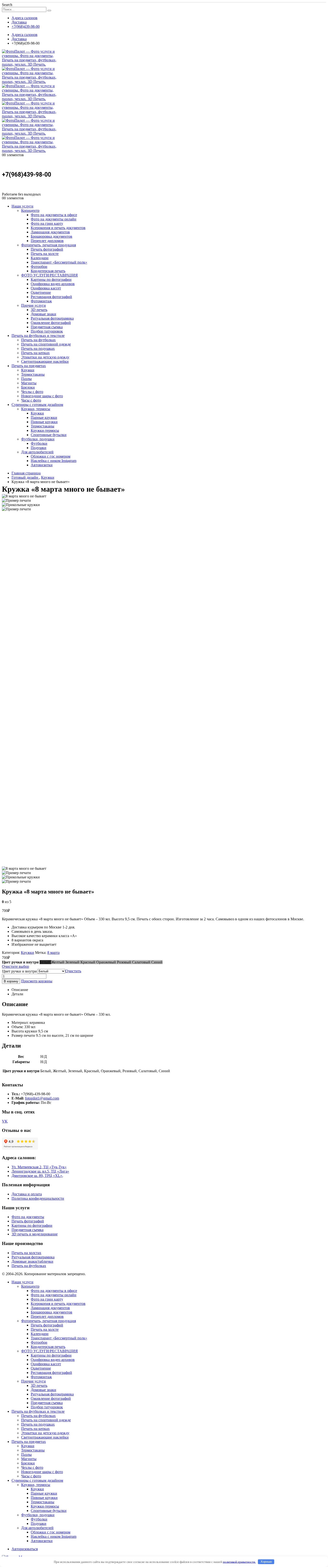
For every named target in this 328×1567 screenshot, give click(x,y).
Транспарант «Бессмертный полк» (59, 262)
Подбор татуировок (47, 331)
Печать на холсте (45, 254)
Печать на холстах (26, 1253)
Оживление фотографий (51, 323)
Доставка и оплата (27, 1194)
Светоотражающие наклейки (45, 361)
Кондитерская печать (48, 271)
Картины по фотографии (51, 279)
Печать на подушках (38, 348)
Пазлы (26, 379)
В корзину (11, 981)
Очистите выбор (15, 966)
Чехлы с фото (32, 392)
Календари (40, 258)
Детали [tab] (17, 994)
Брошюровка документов (51, 236)
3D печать (39, 310)
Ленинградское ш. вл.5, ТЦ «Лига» (40, 1171)
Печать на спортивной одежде (46, 344)
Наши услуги (22, 206)
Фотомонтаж (41, 301)
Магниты (28, 383)
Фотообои (39, 267)
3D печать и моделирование (35, 1234)
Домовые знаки (43, 314)
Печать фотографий (47, 249)
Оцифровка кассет (46, 288)
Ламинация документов (50, 232)
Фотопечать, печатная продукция (48, 245)
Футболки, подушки (38, 439)
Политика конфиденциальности (38, 1198)
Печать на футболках (38, 340)
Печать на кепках (35, 353)
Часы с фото (31, 400)
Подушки (38, 448)
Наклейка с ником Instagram (53, 461)
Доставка (19, 22)
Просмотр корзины (36, 981)
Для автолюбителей (37, 452)
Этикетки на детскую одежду (45, 357)
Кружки (27, 370)
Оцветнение (41, 292)
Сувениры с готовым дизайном (37, 405)
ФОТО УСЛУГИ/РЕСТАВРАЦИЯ (49, 275)
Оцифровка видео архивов (53, 284)
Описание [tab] (20, 990)
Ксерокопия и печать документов (58, 228)
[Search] (49, 10)
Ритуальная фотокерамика (52, 318)
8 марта (53, 953)
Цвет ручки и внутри (19, 971)
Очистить (73, 971)
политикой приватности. (239, 1561)
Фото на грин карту (47, 223)
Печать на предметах (29, 366)
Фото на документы (28, 1217)
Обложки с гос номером (50, 456)
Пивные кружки (44, 422)
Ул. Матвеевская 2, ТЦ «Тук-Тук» (39, 1167)
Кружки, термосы (35, 409)
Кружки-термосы (45, 430)
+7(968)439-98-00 (26, 26)
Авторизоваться (25, 1549)
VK (5, 1121)
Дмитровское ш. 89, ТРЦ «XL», (37, 1176)
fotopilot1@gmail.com (42, 1098)
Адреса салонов (24, 18)
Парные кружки (44, 417)
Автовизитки (42, 465)
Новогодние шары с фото (42, 396)
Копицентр (30, 210)
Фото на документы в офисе (54, 215)
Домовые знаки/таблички (32, 1261)
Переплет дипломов (47, 241)
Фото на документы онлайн (53, 219)
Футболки (39, 443)
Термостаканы (33, 374)
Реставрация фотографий (51, 297)
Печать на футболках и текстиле (38, 336)
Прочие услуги (33, 305)
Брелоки (28, 387)
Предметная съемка (47, 327)
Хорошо (266, 1561)
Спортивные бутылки (49, 435)
